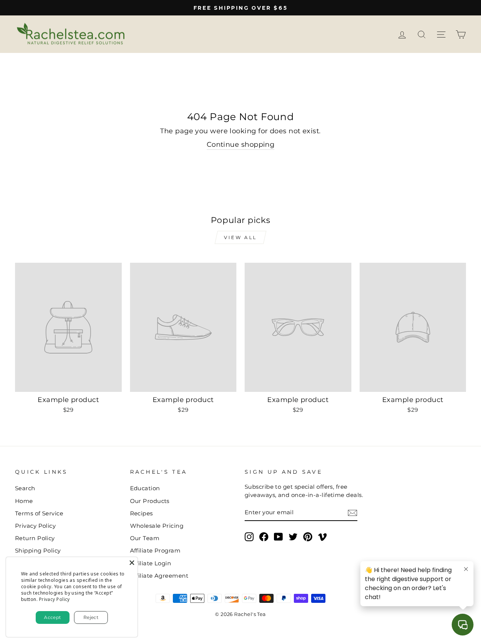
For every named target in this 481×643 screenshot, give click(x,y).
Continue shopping (241, 144)
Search (25, 488)
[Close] (132, 562)
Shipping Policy (38, 550)
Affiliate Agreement (159, 575)
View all (240, 237)
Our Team (145, 538)
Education (145, 488)
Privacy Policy (35, 525)
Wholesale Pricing (157, 525)
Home (24, 500)
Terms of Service (39, 513)
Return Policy (35, 538)
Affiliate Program (155, 550)
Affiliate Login (150, 563)
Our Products (149, 500)
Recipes (141, 513)
